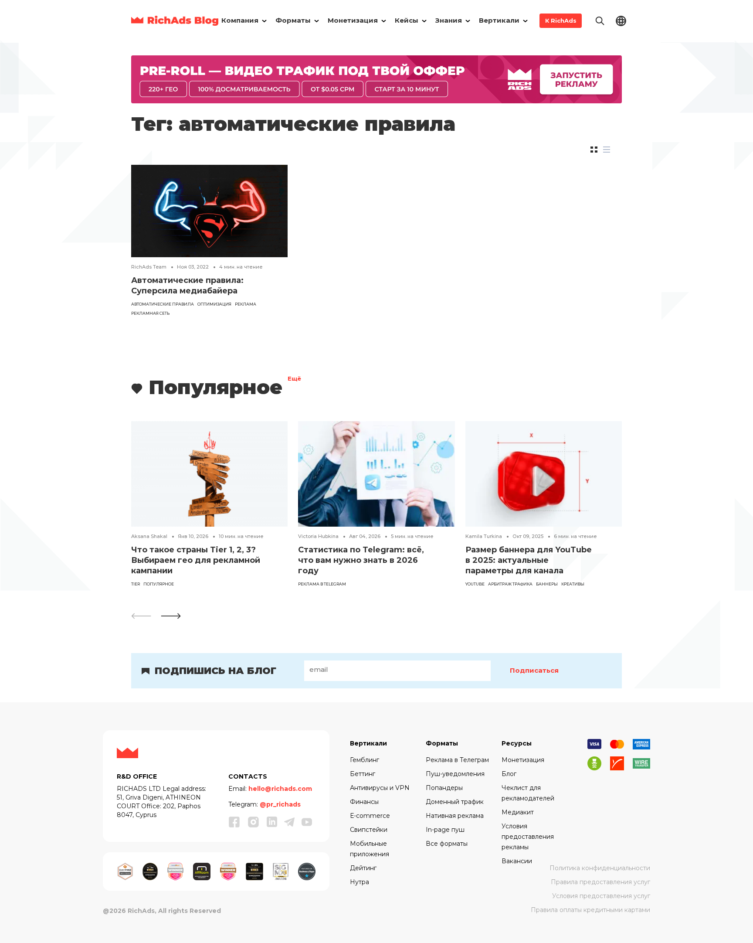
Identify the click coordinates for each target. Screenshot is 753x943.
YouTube (475, 584)
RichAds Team (148, 267)
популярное (158, 584)
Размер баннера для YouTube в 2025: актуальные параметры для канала (528, 560)
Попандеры (444, 788)
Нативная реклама (455, 816)
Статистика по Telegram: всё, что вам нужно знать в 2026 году (361, 560)
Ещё (294, 379)
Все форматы (447, 844)
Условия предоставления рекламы (528, 836)
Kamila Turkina (483, 536)
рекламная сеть (150, 313)
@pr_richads (280, 804)
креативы (572, 584)
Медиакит (518, 812)
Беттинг (362, 774)
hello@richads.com (280, 789)
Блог (509, 774)
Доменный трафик (455, 802)
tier (135, 584)
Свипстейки (368, 830)
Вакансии (517, 861)
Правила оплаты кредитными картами (590, 910)
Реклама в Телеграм (457, 760)
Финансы (364, 802)
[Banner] (376, 79)
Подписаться (534, 670)
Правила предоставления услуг (600, 882)
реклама (245, 304)
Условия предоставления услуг (601, 896)
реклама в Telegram (322, 584)
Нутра (359, 882)
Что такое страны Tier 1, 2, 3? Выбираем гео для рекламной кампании (195, 560)
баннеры (547, 584)
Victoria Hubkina (318, 536)
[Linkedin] (272, 822)
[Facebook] (234, 822)
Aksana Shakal (149, 536)
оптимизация (214, 304)
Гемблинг (364, 760)
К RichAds (561, 20)
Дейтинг (363, 868)
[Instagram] (254, 822)
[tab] (594, 149)
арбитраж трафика (510, 584)
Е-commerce (370, 816)
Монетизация (523, 760)
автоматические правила (162, 304)
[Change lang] (621, 20)
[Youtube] (307, 822)
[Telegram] (289, 822)
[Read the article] (209, 210)
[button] (171, 616)
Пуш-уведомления (455, 774)
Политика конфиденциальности (599, 868)
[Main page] (174, 21)
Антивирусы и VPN (380, 788)
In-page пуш (445, 830)
